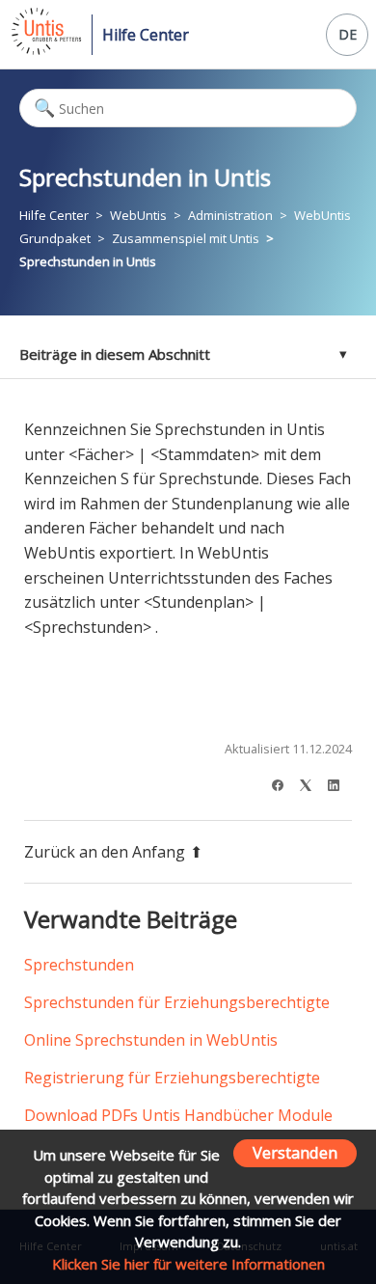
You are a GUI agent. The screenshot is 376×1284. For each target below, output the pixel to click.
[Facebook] (284, 783)
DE (347, 34)
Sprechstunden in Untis (87, 261)
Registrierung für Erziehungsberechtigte (172, 1077)
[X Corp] (312, 783)
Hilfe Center (145, 34)
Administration (230, 215)
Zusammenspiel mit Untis (185, 238)
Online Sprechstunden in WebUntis (151, 1040)
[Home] (45, 49)
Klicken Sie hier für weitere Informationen (188, 1263)
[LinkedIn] (340, 783)
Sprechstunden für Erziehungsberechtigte (177, 1002)
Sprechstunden (79, 964)
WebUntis (138, 215)
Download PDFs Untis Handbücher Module (178, 1115)
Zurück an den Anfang (104, 851)
